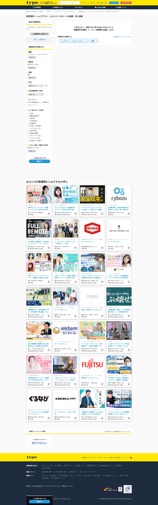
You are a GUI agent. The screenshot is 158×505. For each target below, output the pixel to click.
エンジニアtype (76, 475)
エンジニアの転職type (50, 475)
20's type (88, 475)
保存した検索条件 (40, 39)
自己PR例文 (47, 468)
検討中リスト (69, 465)
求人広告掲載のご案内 (64, 498)
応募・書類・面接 (61, 472)
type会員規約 (54, 498)
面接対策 (119, 465)
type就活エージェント (59, 478)
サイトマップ (86, 2)
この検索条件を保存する (39, 34)
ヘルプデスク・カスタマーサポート (73, 41)
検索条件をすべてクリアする (122, 36)
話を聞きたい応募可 (35, 140)
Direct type (98, 475)
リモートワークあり (35, 135)
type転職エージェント (111, 475)
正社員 (32, 113)
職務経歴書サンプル (107, 465)
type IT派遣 (125, 475)
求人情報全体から (34, 102)
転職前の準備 (48, 472)
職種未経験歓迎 (34, 116)
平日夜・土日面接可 (35, 126)
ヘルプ (94, 2)
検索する (40, 161)
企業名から (46, 102)
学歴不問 (32, 118)
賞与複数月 (33, 123)
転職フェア (80, 465)
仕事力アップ (74, 472)
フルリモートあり (35, 138)
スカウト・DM (48, 465)
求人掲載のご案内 (102, 2)
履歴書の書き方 (92, 465)
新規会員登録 (126, 3)
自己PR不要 (33, 130)
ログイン (114, 3)
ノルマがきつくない (35, 128)
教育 (92, 41)
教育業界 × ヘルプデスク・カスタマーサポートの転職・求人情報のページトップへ (106, 457)
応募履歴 (59, 465)
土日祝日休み (33, 121)
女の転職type (64, 475)
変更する (32, 57)
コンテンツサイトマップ (89, 472)
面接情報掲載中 (34, 133)
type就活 (46, 478)
